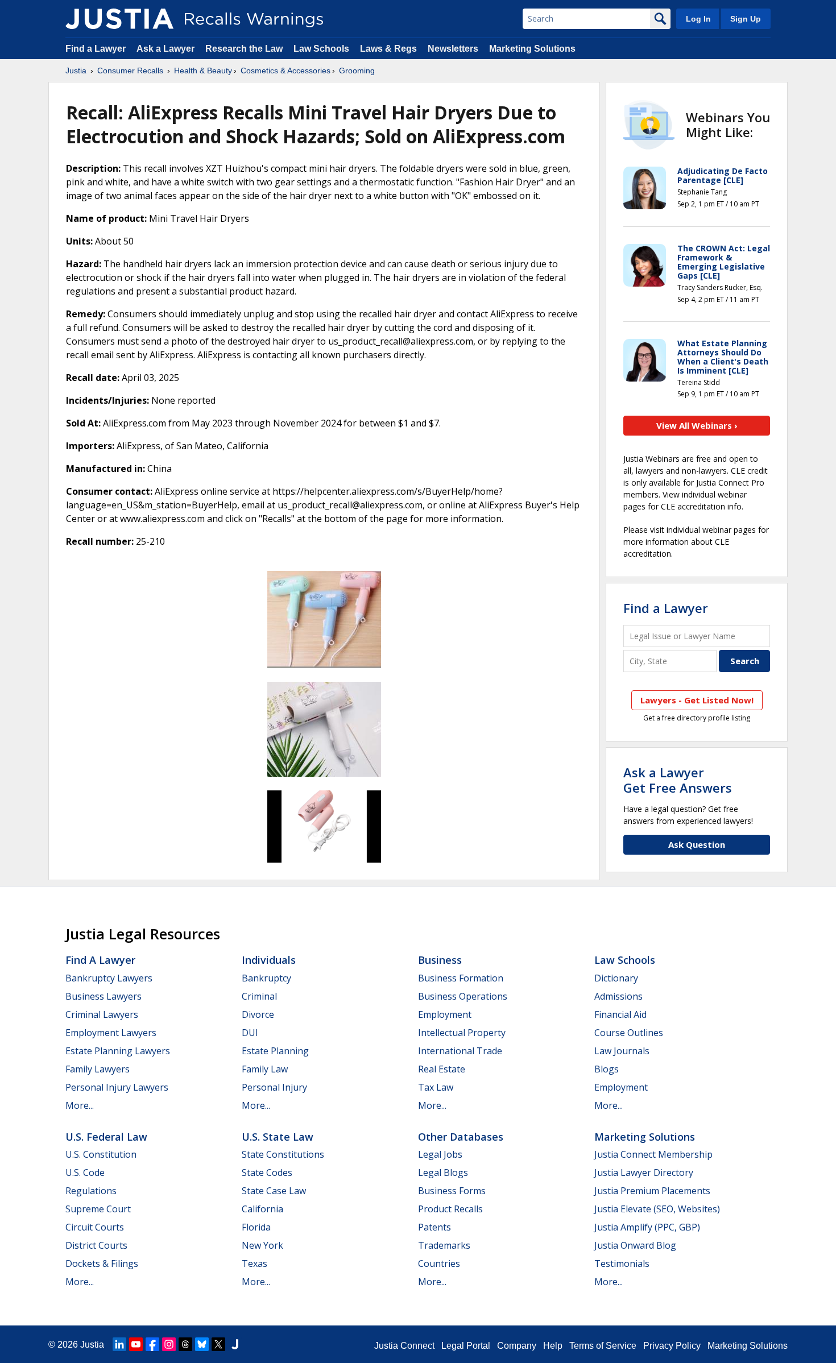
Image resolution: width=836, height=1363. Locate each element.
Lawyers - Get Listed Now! (697, 700)
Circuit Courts (94, 1227)
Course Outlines (628, 1032)
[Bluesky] (202, 1344)
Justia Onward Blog (635, 1245)
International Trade (460, 1051)
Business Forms (452, 1190)
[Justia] (119, 19)
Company (516, 1345)
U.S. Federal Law (106, 1137)
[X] (218, 1344)
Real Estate (441, 1069)
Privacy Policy (672, 1345)
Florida (256, 1227)
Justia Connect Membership (653, 1154)
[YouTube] (136, 1344)
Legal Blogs (443, 1172)
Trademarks (444, 1245)
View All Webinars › (697, 425)
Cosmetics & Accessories (285, 70)
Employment (444, 1014)
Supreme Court (98, 1209)
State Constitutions (283, 1154)
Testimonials (621, 1263)
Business (440, 960)
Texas (254, 1263)
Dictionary (616, 978)
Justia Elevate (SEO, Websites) (657, 1209)
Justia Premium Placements (652, 1190)
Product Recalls (450, 1209)
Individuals (269, 960)
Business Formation (460, 978)
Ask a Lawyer (166, 48)
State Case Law (274, 1190)
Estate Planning (275, 1051)
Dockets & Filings (101, 1263)
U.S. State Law (277, 1137)
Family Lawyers (97, 1069)
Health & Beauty (203, 70)
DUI (250, 1032)
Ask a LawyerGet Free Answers (677, 780)
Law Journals (621, 1051)
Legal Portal (465, 1345)
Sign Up (745, 18)
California (262, 1209)
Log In (698, 18)
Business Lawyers (103, 996)
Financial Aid (620, 1014)
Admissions (618, 996)
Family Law (265, 1069)
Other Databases (460, 1137)
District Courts (96, 1245)
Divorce (258, 1014)
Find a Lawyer (95, 48)
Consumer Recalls (130, 70)
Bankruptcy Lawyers (108, 978)
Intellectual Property (462, 1032)
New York (262, 1245)
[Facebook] (152, 1344)
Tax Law (435, 1087)
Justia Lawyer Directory (643, 1172)
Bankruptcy (266, 978)
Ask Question (696, 844)
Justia (75, 70)
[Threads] (185, 1344)
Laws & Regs (388, 48)
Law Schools (321, 48)
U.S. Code (85, 1172)
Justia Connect (404, 1345)
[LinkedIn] (119, 1344)
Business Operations (462, 996)
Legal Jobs (440, 1154)
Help (552, 1345)
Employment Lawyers (110, 1032)
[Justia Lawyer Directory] (235, 1344)
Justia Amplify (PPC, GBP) (647, 1227)
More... (79, 1105)
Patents (434, 1227)
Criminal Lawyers (101, 1014)
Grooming (357, 70)
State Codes (267, 1172)
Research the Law (244, 48)
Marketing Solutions (532, 48)
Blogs (606, 1069)
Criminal (259, 996)
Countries (439, 1263)
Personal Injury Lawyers (116, 1087)
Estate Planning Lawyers (117, 1051)
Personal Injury (274, 1087)
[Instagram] (169, 1344)
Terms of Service (602, 1345)
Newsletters (453, 48)
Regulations (91, 1190)
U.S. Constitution (100, 1154)
